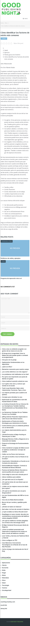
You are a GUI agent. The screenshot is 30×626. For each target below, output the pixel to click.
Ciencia (4, 565)
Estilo (4, 570)
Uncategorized (6, 590)
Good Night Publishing (16, 621)
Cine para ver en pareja (9, 360)
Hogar (4, 573)
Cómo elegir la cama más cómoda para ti (15, 474)
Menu (26, 18)
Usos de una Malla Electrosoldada (12, 500)
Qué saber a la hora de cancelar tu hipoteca (15, 509)
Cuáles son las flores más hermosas (13, 454)
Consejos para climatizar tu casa (12, 397)
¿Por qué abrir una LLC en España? (12, 479)
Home (2, 23)
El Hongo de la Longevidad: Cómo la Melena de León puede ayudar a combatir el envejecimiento (15, 355)
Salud (4, 583)
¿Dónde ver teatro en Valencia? (12, 507)
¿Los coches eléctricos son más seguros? (15, 372)
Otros (6, 23)
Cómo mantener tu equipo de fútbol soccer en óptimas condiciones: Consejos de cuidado (15, 450)
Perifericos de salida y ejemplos (10, 258)
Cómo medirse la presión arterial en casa (15, 381)
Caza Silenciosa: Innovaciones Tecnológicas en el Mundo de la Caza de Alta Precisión (14, 545)
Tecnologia (5, 585)
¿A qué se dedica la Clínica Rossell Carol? (15, 512)
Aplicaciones (6, 563)
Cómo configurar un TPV (9, 540)
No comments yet (8, 287)
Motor (4, 575)
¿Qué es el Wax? (7, 367)
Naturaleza (5, 578)
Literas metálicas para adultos (11, 477)
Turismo (4, 588)
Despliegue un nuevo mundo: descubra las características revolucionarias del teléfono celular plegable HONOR (15, 516)
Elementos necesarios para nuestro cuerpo (15, 369)
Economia (5, 568)
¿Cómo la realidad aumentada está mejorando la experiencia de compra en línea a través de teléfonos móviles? (14, 531)
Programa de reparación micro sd (11, 278)
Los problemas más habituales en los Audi (15, 374)
